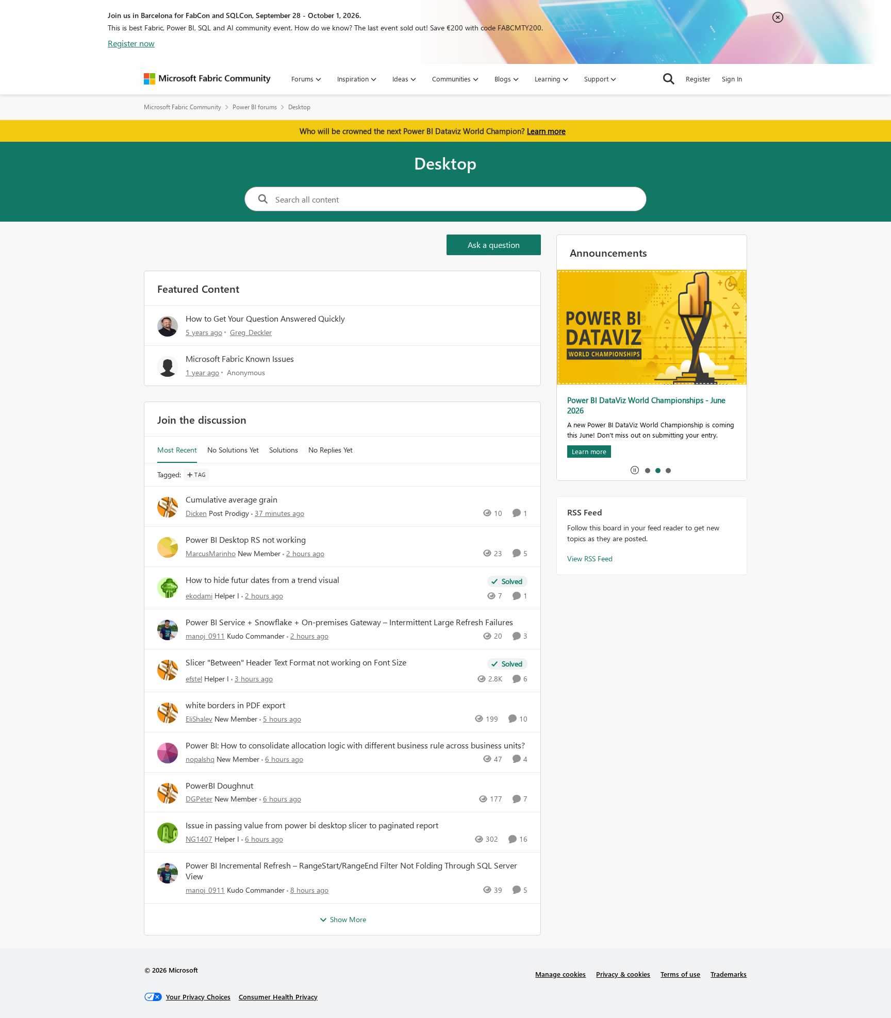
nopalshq (200, 759)
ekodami (199, 595)
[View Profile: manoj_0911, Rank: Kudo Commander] (167, 630)
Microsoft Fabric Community (182, 107)
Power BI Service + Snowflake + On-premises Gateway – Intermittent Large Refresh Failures (349, 622)
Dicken (196, 513)
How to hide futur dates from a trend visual (262, 580)
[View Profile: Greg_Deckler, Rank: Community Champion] (167, 326)
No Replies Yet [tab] (330, 450)
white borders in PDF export (235, 705)
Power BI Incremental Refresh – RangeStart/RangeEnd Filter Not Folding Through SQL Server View (351, 870)
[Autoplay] (634, 470)
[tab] (647, 470)
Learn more (546, 131)
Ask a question (494, 244)
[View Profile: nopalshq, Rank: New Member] (167, 753)
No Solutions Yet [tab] (233, 450)
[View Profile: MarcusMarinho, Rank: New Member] (167, 547)
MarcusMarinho (211, 553)
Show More (348, 919)
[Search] (669, 79)
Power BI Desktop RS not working (246, 540)
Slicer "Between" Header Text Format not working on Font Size (296, 662)
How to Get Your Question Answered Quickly (265, 318)
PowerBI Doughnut (219, 785)
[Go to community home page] (207, 79)
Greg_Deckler (251, 332)
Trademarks (729, 974)
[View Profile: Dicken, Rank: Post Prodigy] (167, 507)
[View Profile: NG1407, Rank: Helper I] (167, 833)
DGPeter (199, 799)
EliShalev (199, 719)
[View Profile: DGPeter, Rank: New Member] (167, 793)
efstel (194, 678)
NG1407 (199, 839)
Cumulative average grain (231, 499)
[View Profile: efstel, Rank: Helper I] (167, 670)
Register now (131, 43)
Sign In (732, 78)
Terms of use (680, 974)
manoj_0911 (205, 636)
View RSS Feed (590, 558)
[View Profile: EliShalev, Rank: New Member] (167, 713)
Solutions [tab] (283, 450)
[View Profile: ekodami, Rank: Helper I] (167, 587)
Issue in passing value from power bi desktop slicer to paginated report (312, 825)
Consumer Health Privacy (278, 996)
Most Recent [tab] (177, 450)
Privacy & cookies (623, 974)
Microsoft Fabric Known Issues (240, 358)
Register (698, 78)
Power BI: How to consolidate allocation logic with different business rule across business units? (355, 745)
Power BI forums (255, 107)
